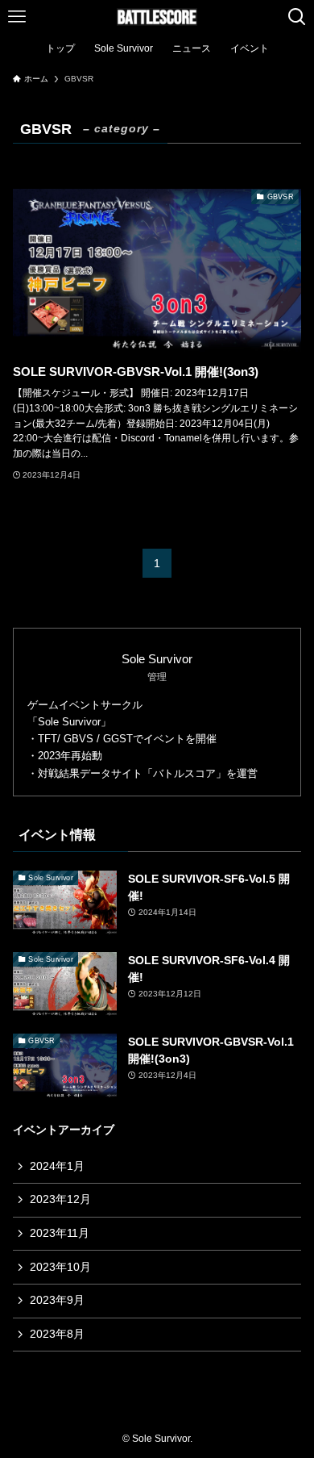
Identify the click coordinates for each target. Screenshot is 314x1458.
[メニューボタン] (17, 17)
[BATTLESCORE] (157, 17)
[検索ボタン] (297, 17)
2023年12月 (60, 1199)
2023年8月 (57, 1333)
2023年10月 (60, 1266)
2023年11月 (59, 1232)
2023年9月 (57, 1299)
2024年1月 (57, 1165)
